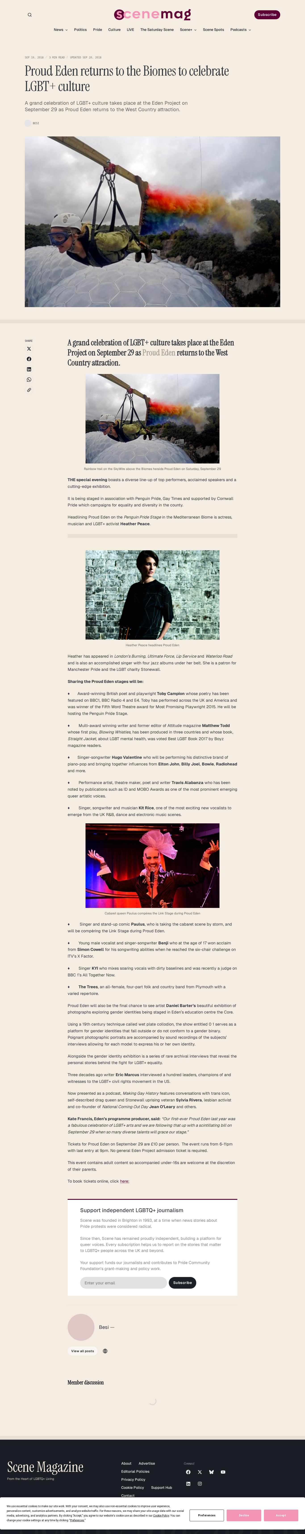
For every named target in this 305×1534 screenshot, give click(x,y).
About (126, 1463)
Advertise (147, 1463)
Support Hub (161, 1487)
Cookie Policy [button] (161, 1515)
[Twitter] (199, 1472)
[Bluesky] (211, 1472)
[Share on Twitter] (29, 348)
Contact (128, 1495)
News (59, 29)
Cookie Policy (132, 1487)
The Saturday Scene (157, 29)
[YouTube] (223, 1472)
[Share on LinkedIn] (29, 369)
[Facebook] (188, 1472)
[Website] (105, 1351)
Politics (80, 29)
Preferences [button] (77, 1520)
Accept (281, 1515)
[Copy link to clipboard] (29, 390)
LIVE (130, 29)
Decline (244, 1515)
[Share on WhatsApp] (29, 379)
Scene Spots (213, 29)
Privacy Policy (133, 1479)
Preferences (207, 1515)
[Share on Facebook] (29, 359)
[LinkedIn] (188, 1483)
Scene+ (186, 29)
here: (124, 1181)
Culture (114, 29)
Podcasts (239, 29)
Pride (97, 29)
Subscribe (267, 14)
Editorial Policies (135, 1471)
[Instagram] (199, 1483)
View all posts (82, 1351)
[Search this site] (30, 15)
